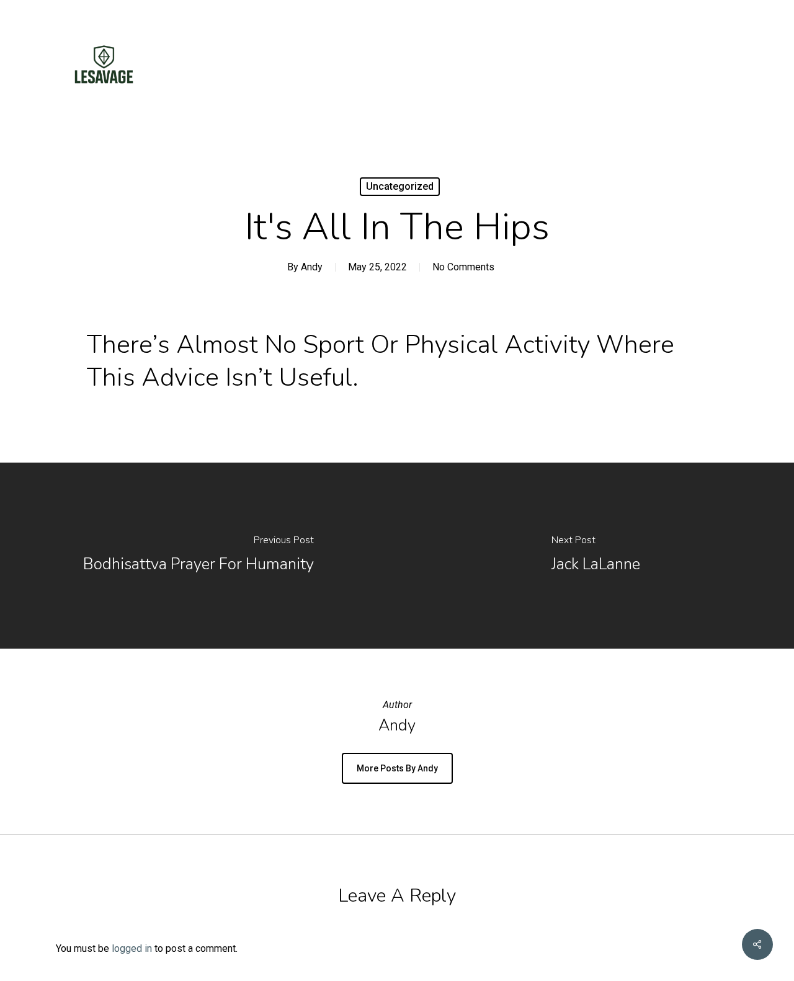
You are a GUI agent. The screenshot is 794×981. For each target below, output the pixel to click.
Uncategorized (400, 186)
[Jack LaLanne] (595, 556)
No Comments (463, 267)
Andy (312, 267)
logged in (132, 948)
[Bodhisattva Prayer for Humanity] (198, 556)
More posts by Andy (397, 768)
